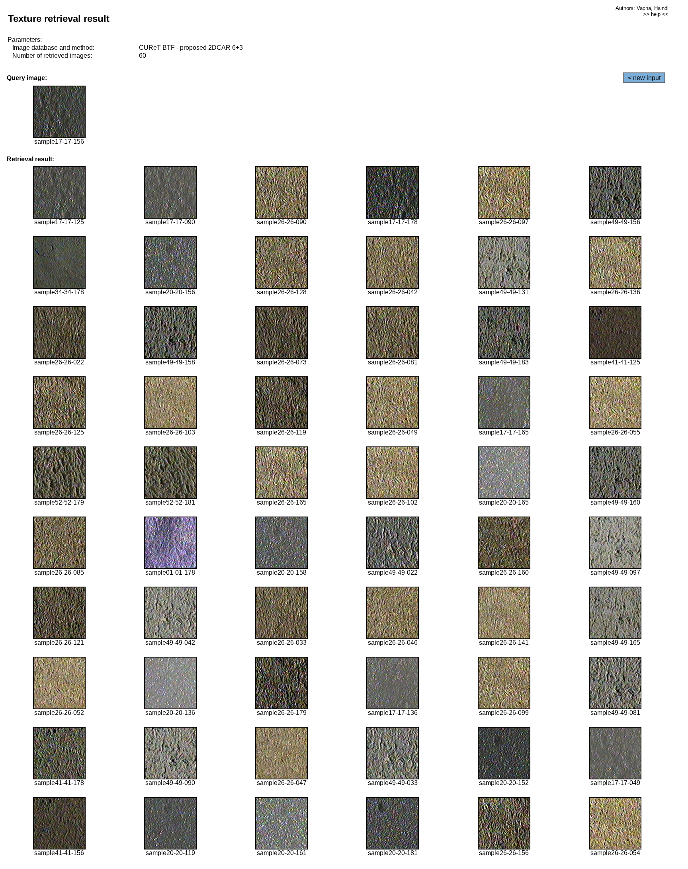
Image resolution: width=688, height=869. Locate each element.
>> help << (655, 14)
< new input (644, 77)
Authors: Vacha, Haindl (642, 8)
